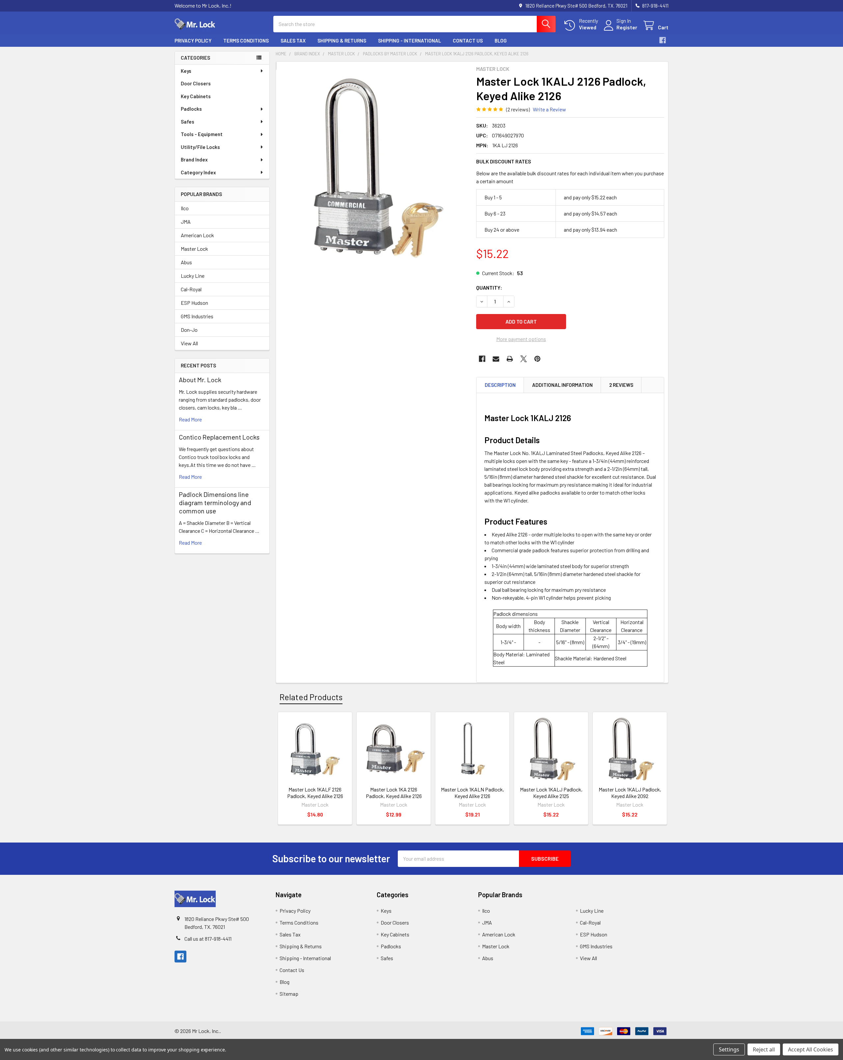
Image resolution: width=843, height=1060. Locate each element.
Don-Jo (189, 330)
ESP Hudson (194, 303)
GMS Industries (197, 316)
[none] (374, 167)
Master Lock (194, 248)
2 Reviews (621, 385)
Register (626, 27)
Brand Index (194, 159)
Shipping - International (409, 40)
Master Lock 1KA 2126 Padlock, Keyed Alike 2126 (394, 792)
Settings (729, 1049)
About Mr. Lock (200, 380)
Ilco (185, 208)
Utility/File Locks (200, 147)
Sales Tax (293, 40)
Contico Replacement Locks (219, 437)
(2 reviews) (518, 109)
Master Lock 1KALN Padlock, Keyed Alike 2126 (472, 792)
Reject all (764, 1049)
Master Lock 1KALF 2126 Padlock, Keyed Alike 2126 (315, 792)
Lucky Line (192, 275)
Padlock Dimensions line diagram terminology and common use (215, 502)
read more (190, 419)
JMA (186, 221)
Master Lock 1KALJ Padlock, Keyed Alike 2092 (630, 792)
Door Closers (196, 83)
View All (189, 343)
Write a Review (549, 109)
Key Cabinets (196, 96)
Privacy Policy (193, 40)
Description (500, 385)
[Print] (510, 359)
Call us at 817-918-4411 (207, 938)
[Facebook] (662, 40)
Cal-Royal (191, 289)
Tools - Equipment (202, 134)
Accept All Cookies (810, 1049)
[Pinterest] (537, 359)
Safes (187, 122)
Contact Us (468, 40)
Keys (186, 71)
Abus (186, 262)
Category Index (198, 172)
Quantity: (489, 287)
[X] (524, 359)
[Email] (496, 359)
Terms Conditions (246, 40)
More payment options (521, 339)
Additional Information (562, 385)
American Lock (197, 235)
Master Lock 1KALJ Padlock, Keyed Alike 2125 (551, 792)
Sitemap (289, 993)
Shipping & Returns (341, 40)
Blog (501, 40)
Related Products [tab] (311, 697)
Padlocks (191, 109)
